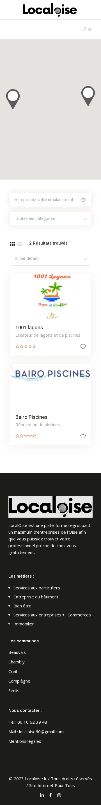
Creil (12, 671)
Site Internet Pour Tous (52, 785)
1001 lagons (29, 327)
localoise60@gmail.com (41, 731)
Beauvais (17, 652)
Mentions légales (24, 741)
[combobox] (50, 218)
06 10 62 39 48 (32, 722)
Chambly (16, 662)
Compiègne (19, 681)
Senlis (13, 690)
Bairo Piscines (31, 417)
